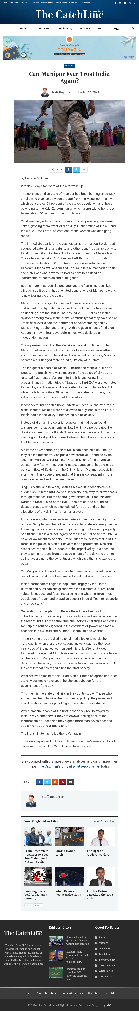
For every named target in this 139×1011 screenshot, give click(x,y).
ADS (108, 1005)
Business (85, 28)
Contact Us (87, 3)
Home (23, 28)
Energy (114, 28)
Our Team (14, 3)
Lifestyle (110, 993)
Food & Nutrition (46, 993)
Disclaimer (34, 3)
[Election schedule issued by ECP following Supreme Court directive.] (56, 972)
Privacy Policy (61, 3)
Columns (69, 66)
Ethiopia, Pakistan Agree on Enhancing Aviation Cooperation (77, 940)
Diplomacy (65, 28)
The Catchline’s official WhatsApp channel (69, 766)
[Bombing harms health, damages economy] (38, 876)
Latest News (42, 28)
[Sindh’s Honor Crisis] (69, 836)
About (5, 3)
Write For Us (74, 3)
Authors (24, 3)
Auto (100, 28)
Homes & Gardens (72, 993)
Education (94, 993)
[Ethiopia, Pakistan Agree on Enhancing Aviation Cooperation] (56, 941)
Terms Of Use (47, 3)
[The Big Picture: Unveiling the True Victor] (101, 876)
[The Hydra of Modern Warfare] (101, 836)
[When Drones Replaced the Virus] (69, 876)
